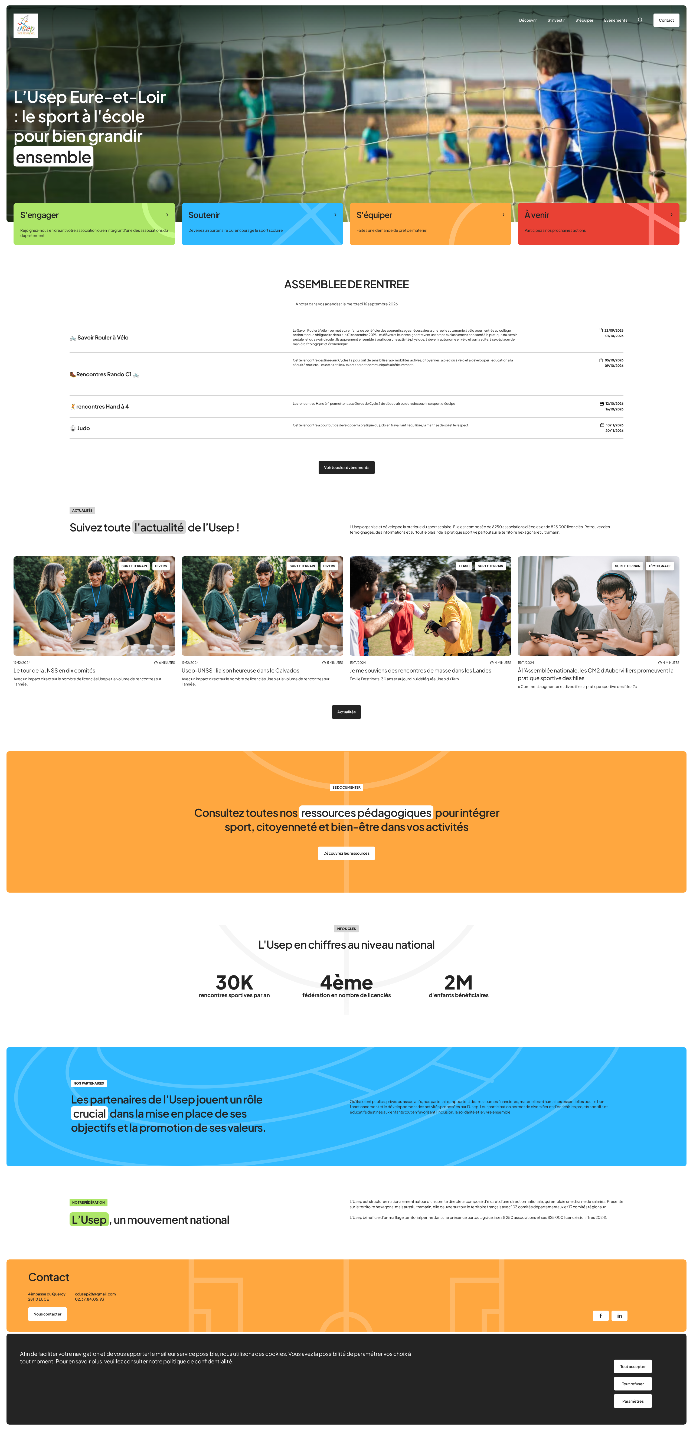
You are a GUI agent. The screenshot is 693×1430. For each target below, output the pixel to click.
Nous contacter (47, 1313)
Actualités (346, 711)
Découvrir (528, 20)
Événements (615, 20)
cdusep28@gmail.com (95, 1293)
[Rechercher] (640, 20)
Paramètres (633, 1401)
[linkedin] (619, 1316)
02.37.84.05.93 (89, 1299)
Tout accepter (633, 1366)
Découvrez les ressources (346, 853)
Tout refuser (633, 1383)
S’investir (556, 20)
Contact (666, 20)
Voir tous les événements (346, 467)
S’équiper (584, 20)
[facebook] (601, 1316)
